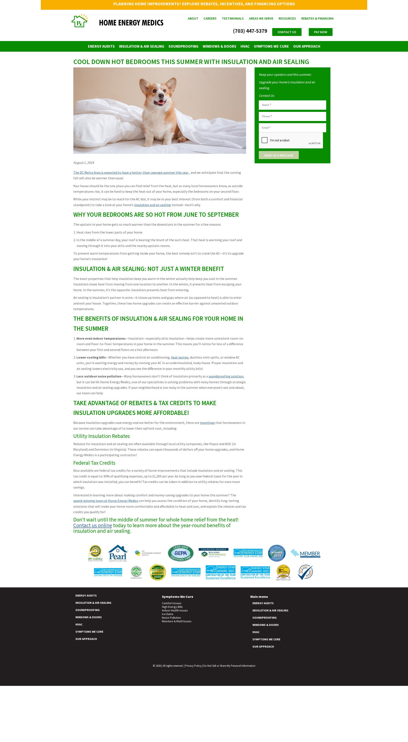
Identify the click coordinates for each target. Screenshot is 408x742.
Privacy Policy (193, 666)
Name (266, 105)
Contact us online (92, 525)
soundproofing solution (226, 376)
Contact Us (287, 32)
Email (266, 128)
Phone (267, 116)
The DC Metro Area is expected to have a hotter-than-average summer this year (130, 172)
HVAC (245, 46)
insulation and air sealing (152, 205)
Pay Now (320, 32)
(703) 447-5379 (250, 30)
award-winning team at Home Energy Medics (105, 500)
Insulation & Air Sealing (141, 46)
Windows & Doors (219, 46)
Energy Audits (101, 46)
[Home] (117, 25)
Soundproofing (183, 46)
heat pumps (179, 357)
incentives (207, 422)
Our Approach (306, 46)
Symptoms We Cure (271, 46)
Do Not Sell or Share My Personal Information (229, 666)
